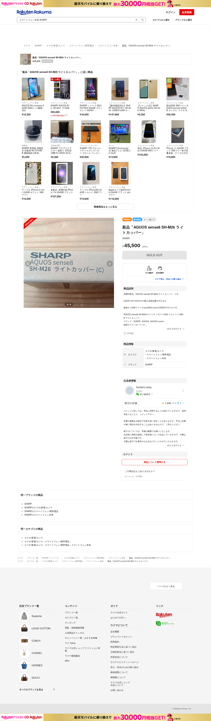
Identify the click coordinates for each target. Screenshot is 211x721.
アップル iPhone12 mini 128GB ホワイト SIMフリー (33, 192)
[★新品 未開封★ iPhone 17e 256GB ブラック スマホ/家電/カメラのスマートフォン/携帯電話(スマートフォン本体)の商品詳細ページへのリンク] (62, 173)
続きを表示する (174, 328)
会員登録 (187, 12)
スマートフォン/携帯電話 (81, 45)
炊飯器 (24, 145)
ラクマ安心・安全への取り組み (168, 279)
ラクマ (27, 45)
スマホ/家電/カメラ (55, 45)
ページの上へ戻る (166, 586)
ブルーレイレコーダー (89, 145)
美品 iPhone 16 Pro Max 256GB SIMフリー (148, 149)
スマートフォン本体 (108, 45)
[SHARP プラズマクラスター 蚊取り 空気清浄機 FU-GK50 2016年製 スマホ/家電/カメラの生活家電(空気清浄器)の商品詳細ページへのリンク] (62, 131)
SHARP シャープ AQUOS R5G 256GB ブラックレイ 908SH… (91, 108)
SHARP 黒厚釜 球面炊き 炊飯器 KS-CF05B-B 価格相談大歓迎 (32, 150)
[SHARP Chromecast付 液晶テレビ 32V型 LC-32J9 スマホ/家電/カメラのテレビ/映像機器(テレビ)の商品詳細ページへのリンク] (120, 131)
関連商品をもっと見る (105, 206)
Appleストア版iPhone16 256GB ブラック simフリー (120, 192)
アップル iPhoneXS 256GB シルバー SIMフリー (91, 192)
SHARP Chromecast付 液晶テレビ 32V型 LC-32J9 (120, 150)
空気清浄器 (55, 145)
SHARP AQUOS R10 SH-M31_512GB (60, 106)
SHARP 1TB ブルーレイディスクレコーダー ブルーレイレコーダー (91, 152)
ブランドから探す (183, 19)
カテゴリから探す (161, 19)
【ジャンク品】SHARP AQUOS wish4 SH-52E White (148, 108)
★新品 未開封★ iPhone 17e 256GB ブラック (62, 191)
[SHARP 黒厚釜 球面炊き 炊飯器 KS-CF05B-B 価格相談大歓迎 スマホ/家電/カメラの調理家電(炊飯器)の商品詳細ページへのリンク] (33, 131)
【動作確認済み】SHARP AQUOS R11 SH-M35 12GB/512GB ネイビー (120, 109)
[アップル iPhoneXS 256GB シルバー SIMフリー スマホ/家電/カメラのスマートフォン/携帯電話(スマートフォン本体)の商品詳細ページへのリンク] (91, 173)
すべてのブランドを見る (31, 689)
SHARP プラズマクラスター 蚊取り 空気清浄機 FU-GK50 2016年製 (62, 152)
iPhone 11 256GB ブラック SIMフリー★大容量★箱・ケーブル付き (177, 150)
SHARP (38, 45)
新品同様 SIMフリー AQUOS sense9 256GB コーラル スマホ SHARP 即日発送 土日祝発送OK (177, 110)
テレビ (111, 145)
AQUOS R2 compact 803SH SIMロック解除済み (33, 108)
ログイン (171, 12)
